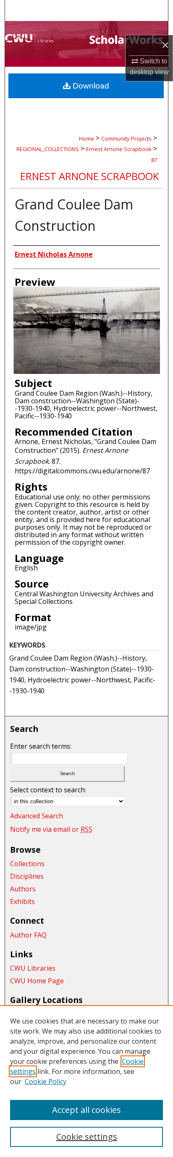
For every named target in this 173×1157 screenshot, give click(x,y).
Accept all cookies (86, 1109)
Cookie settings (86, 1136)
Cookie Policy (45, 1081)
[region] (86, 1081)
